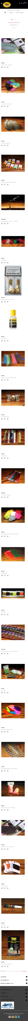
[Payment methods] (9, 1017)
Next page (23, 971)
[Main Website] (14, 1004)
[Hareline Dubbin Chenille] (13, 593)
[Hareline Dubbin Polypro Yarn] (13, 867)
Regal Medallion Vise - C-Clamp (9, 221)
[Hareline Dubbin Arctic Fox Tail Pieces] (13, 85)
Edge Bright (4, 573)
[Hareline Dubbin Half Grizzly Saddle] (13, 476)
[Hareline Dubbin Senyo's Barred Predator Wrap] (13, 359)
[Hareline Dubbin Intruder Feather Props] (13, 710)
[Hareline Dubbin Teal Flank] (13, 241)
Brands (11, 12)
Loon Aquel (4, 338)
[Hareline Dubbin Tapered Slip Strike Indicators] (13, 163)
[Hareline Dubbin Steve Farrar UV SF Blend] (13, 828)
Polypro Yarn (4, 885)
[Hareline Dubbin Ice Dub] (13, 671)
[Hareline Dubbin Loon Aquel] (13, 319)
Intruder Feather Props (7, 729)
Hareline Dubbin (19, 12)
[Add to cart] (2, 67)
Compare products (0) (14, 22)
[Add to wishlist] (5, 67)
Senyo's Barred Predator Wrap (9, 377)
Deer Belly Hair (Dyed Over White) (9, 534)
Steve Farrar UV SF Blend (7, 846)
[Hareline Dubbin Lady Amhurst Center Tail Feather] (13, 632)
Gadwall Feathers (5, 143)
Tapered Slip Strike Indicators (8, 182)
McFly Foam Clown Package (8, 807)
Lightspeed (17, 1015)
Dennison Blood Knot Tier (7, 299)
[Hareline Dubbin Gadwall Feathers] (13, 124)
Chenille (3, 612)
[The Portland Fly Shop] (7, 4)
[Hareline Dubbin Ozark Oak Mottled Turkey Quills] (13, 749)
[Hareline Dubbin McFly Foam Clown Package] (13, 789)
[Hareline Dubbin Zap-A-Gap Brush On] (13, 945)
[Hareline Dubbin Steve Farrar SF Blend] (13, 46)
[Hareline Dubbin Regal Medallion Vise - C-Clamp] (13, 202)
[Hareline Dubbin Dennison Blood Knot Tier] (13, 280)
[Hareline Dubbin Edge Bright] (13, 554)
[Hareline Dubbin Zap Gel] (13, 906)
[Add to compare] (8, 67)
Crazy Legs (4, 455)
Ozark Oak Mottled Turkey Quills (9, 768)
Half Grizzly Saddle (6, 495)
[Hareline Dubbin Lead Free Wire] (13, 398)
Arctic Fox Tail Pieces (6, 104)
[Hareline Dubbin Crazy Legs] (13, 437)
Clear (11, 983)
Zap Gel (3, 925)
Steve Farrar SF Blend (6, 65)
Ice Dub (3, 690)
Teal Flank (3, 260)
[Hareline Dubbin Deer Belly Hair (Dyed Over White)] (13, 515)
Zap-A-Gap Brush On (6, 964)
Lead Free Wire (5, 416)
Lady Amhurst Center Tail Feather (9, 651)
